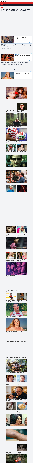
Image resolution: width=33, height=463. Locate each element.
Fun (20, 3)
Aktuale (5, 3)
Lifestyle (13, 3)
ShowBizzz (28, 3)
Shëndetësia (17, 3)
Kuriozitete (9, 3)
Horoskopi (24, 3)
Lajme (2, 3)
